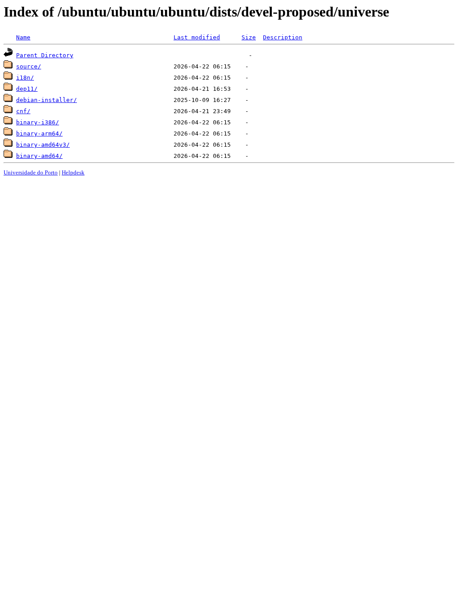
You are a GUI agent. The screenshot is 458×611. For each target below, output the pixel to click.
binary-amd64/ (39, 156)
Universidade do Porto (31, 172)
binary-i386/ (37, 122)
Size (249, 37)
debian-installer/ (46, 100)
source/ (28, 66)
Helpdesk (73, 172)
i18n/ (25, 77)
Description (282, 37)
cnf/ (23, 111)
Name (23, 37)
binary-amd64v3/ (43, 144)
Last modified (197, 37)
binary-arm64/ (39, 133)
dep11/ (27, 88)
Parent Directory (44, 55)
